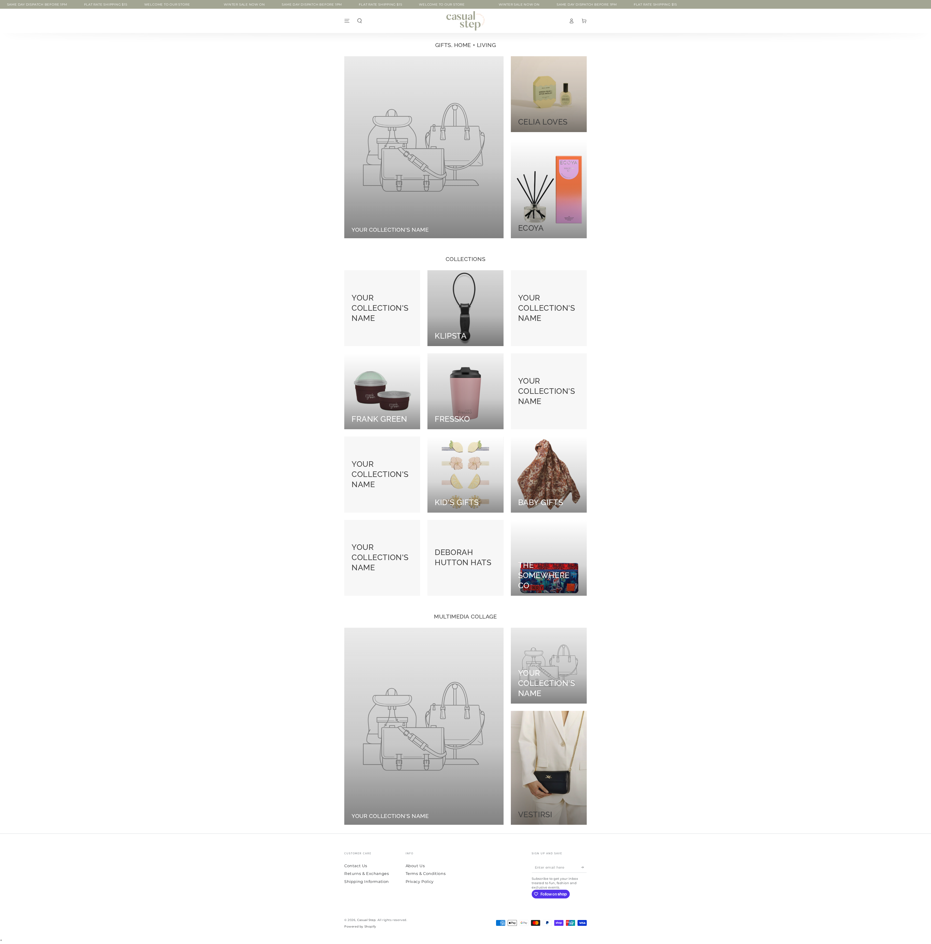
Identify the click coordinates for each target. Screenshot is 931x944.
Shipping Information (366, 881)
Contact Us (355, 866)
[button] (359, 21)
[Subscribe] (584, 867)
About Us (415, 866)
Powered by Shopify (360, 926)
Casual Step (366, 920)
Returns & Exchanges (366, 873)
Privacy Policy (420, 881)
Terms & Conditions (426, 873)
